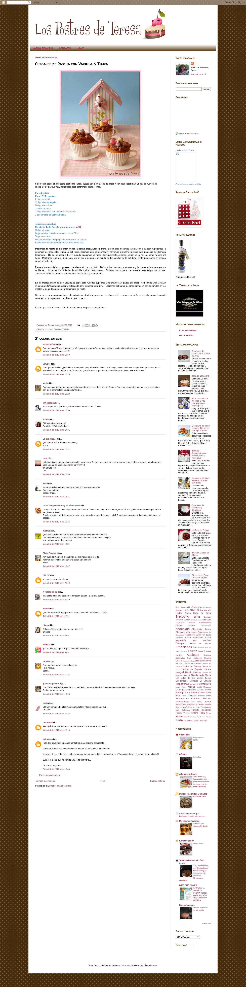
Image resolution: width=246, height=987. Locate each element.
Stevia (208, 717)
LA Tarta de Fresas (200, 530)
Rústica (183, 754)
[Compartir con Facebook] (93, 325)
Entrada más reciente (45, 781)
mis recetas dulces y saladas (193, 794)
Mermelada (191, 690)
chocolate (49, 329)
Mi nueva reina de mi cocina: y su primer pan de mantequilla (200, 402)
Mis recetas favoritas (189, 821)
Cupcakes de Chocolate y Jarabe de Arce (201, 353)
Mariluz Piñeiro (50, 344)
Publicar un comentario (49, 775)
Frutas (192, 651)
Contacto (65, 48)
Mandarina (194, 684)
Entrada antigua (157, 781)
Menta (199, 687)
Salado (179, 716)
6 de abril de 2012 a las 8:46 (56, 652)
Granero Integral (189, 661)
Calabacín (180, 623)
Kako (45, 483)
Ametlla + (180, 610)
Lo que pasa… (49, 439)
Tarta (179, 720)
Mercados (207, 687)
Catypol (46, 364)
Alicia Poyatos (49, 553)
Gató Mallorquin (194, 658)
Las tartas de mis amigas (189, 678)
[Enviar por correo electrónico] (84, 325)
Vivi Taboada (49, 403)
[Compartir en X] (90, 325)
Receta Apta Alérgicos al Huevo (190, 704)
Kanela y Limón (186, 841)
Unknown (47, 722)
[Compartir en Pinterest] (96, 325)
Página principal (43, 48)
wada (45, 703)
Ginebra (179, 661)
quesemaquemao (51, 684)
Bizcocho (182, 616)
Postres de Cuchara (188, 698)
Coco (200, 632)
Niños (202, 693)
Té (185, 721)
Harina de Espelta (192, 669)
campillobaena (205, 623)
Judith (46, 419)
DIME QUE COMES (188, 885)
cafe (204, 620)
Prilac (193, 702)
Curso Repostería (194, 638)
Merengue (180, 690)
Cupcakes (58, 329)
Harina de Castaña (193, 663)
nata (187, 692)
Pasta (184, 696)
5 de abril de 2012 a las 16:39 (56, 410)
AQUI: (79, 227)
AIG (188, 607)
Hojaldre (197, 672)
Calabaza (191, 623)
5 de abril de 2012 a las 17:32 (56, 449)
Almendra (196, 607)
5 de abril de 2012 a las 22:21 (56, 616)
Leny (45, 458)
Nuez (208, 692)
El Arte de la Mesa (187, 330)
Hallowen (200, 661)
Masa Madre (181, 687)
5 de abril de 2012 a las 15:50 (56, 355)
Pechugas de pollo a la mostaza (192, 816)
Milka (202, 690)
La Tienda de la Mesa (199, 675)
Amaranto (207, 607)
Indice (80, 48)
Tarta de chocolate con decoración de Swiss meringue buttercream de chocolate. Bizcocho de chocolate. (193, 873)
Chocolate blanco (201, 629)
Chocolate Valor (183, 632)
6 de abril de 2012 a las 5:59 (56, 635)
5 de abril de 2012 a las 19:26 (56, 522)
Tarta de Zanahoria (200, 376)
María (45, 383)
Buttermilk (198, 620)
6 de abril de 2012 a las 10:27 (56, 675)
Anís (187, 610)
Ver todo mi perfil (198, 74)
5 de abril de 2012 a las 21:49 (56, 599)
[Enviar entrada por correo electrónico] (78, 325)
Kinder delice (198, 843)
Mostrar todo (206, 924)
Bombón (207, 617)
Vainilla (66, 329)
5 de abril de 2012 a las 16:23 (56, 394)
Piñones (201, 696)
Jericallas (197, 757)
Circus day (184, 735)
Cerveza (191, 625)
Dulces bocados (187, 905)
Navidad (195, 692)
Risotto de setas (199, 796)
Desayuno (181, 643)
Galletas (193, 654)
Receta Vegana (182, 713)
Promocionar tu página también (188, 184)
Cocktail (194, 632)
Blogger (153, 965)
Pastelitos (192, 695)
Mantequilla (205, 683)
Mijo (198, 690)
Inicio (102, 781)
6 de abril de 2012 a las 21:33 (56, 713)
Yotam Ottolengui (200, 721)
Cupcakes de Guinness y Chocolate (198, 507)
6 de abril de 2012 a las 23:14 (56, 730)
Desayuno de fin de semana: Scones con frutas (201, 480)
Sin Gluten (201, 717)
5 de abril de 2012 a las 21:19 (56, 583)
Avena (188, 613)
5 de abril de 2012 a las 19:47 (56, 566)
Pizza (208, 696)
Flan (195, 647)
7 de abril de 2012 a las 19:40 (56, 769)
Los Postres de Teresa (185, 150)
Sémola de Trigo (190, 717)
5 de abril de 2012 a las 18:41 (56, 497)
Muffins (208, 690)
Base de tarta (202, 613)
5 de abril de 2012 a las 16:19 (56, 374)
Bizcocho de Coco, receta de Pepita (200, 576)
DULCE (46, 575)
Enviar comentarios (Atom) (60, 786)
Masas (191, 686)
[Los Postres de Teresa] (186, 181)
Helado (188, 672)
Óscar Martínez (186, 335)
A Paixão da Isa (50, 592)
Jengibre (183, 675)
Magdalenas (182, 683)
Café (209, 620)
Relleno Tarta (198, 713)
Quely (199, 702)
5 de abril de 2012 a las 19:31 (56, 544)
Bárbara (47, 645)
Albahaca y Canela (188, 774)
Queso (207, 701)
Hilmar (46, 625)
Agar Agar (180, 607)
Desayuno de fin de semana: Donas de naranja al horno (201, 428)
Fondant (201, 647)
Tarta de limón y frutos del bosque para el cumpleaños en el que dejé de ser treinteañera (201, 782)
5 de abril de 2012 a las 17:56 (56, 474)
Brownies (179, 620)
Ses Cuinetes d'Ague (189, 814)
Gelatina (207, 658)
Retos (208, 713)
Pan (178, 695)
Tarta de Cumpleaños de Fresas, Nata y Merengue (199, 454)
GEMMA (46, 661)
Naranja (180, 692)
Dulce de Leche (200, 643)
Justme (46, 531)
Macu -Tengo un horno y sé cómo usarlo (61, 506)
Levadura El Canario (200, 681)
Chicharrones (206, 625)
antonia (46, 609)
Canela (179, 625)
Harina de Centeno (192, 666)
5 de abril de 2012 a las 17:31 (56, 430)
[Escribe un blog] (87, 325)
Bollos (197, 616)
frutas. (200, 651)
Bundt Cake (189, 620)
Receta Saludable (201, 710)
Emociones (184, 647)
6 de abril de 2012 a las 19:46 (56, 694)
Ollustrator (125, 965)
